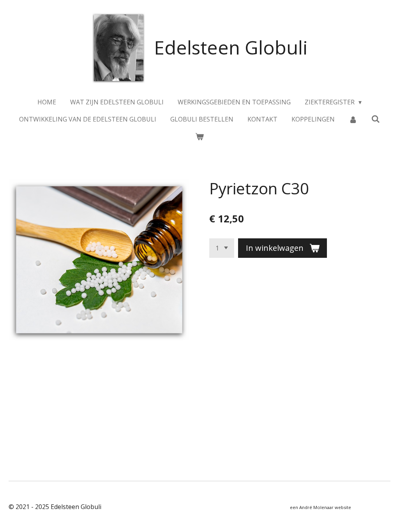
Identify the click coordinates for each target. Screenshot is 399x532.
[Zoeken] (375, 119)
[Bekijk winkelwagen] (199, 136)
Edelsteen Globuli (231, 47)
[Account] (353, 119)
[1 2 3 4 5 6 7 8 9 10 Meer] (221, 248)
